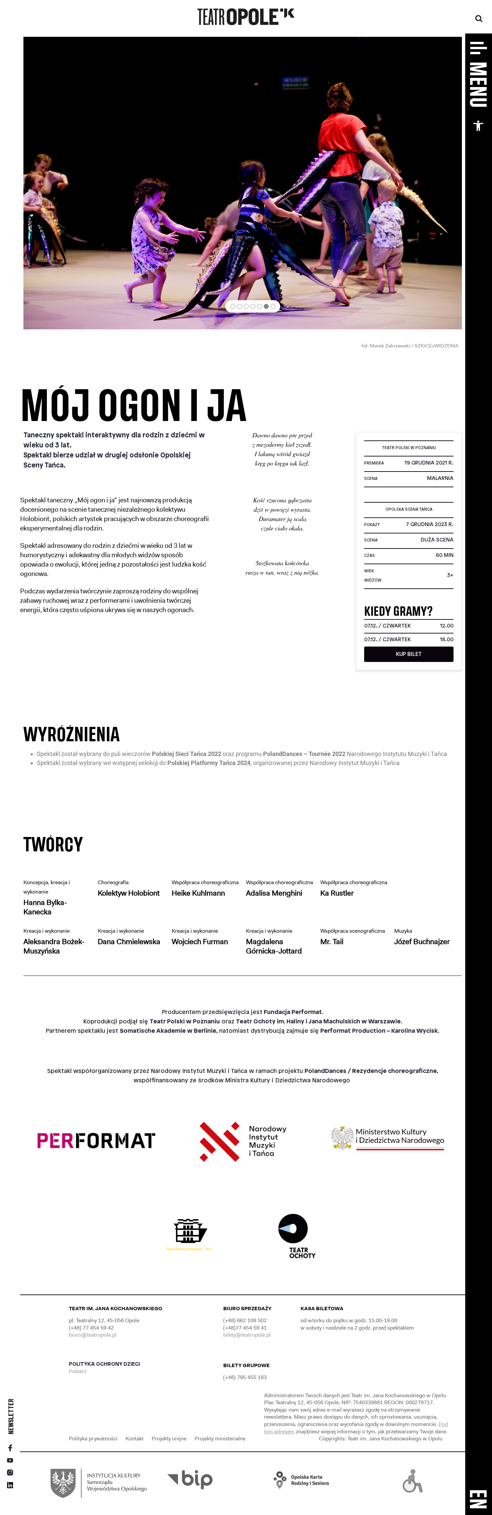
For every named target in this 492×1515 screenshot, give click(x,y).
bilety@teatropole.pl (247, 1334)
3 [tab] (246, 306)
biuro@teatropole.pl (92, 1334)
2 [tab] (239, 306)
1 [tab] (232, 306)
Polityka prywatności (93, 1438)
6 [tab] (266, 306)
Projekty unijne (169, 1438)
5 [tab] (259, 306)
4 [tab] (252, 306)
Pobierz (78, 1371)
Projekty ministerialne (219, 1438)
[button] (478, 126)
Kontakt (135, 1438)
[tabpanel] (242, 183)
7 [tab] (272, 306)
